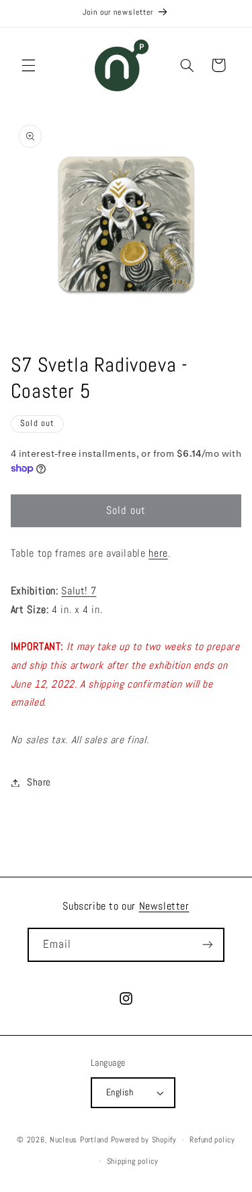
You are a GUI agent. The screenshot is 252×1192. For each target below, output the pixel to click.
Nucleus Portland (79, 1139)
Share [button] (39, 782)
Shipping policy (133, 1161)
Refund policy (212, 1139)
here (158, 553)
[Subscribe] (207, 945)
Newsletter (164, 906)
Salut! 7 (78, 591)
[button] (28, 65)
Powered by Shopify (144, 1139)
